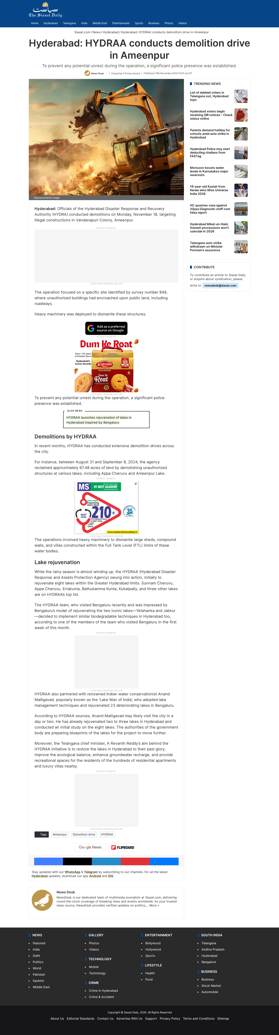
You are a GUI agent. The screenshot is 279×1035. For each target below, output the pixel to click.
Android (95, 876)
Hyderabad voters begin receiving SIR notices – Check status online (211, 114)
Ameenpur (60, 834)
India (84, 23)
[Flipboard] (122, 847)
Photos (169, 23)
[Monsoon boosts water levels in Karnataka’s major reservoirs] (241, 171)
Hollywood (153, 949)
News (96, 32)
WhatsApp (72, 872)
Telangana (69, 23)
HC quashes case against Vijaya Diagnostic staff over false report (210, 208)
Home (34, 23)
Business (153, 23)
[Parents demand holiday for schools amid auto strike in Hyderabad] (241, 134)
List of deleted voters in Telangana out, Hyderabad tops (209, 96)
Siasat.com (81, 32)
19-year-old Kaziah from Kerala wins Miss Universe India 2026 (209, 190)
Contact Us (105, 1018)
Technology (97, 973)
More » (154, 905)
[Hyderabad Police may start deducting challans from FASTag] (241, 152)
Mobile (94, 967)
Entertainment (121, 23)
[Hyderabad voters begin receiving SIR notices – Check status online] (241, 115)
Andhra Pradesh (213, 949)
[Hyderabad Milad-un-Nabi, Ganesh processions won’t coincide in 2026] (241, 227)
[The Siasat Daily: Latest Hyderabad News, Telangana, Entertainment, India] (45, 9)
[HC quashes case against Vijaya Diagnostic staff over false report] (241, 209)
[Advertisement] (106, 256)
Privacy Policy (170, 1018)
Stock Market (211, 986)
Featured (39, 943)
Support (151, 1018)
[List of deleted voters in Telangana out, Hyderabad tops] (241, 96)
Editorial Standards (80, 1018)
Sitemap (223, 1018)
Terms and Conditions (198, 1018)
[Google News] (90, 847)
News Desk (97, 73)
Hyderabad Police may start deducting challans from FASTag (210, 152)
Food (149, 979)
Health (150, 973)
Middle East (100, 23)
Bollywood (153, 943)
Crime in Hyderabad (103, 990)
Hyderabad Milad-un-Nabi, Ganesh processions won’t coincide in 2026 (209, 227)
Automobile (210, 992)
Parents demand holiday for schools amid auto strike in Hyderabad (210, 133)
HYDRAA (107, 834)
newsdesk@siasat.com (220, 285)
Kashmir (38, 981)
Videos (182, 23)
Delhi (36, 956)
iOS (110, 876)
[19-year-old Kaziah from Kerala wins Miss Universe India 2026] (241, 190)
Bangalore (209, 962)
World (37, 968)
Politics (38, 962)
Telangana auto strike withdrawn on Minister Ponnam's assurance (206, 246)
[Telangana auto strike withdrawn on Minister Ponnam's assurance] (241, 246)
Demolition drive (84, 834)
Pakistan (39, 974)
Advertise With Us (129, 1018)
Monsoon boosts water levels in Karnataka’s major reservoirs (209, 171)
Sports (139, 23)
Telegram (91, 872)
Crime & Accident (101, 997)
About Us (57, 1018)
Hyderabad (51, 23)
